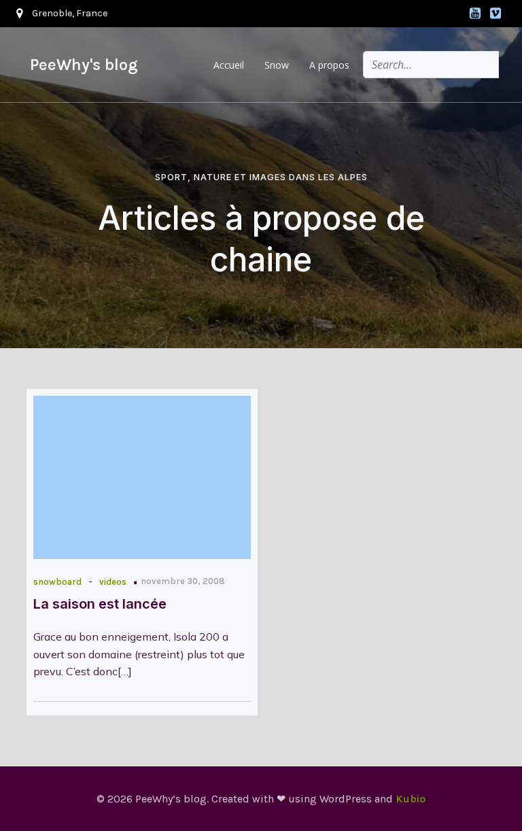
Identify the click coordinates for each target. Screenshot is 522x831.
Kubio (410, 798)
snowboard (57, 582)
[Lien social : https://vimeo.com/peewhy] (495, 13)
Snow (276, 64)
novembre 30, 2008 (183, 581)
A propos (329, 64)
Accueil (228, 64)
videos (112, 582)
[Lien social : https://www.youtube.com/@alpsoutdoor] (475, 13)
